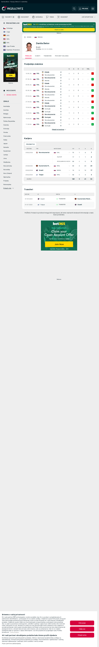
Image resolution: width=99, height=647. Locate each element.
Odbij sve (82, 629)
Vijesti (37, 56)
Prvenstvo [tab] (30, 144)
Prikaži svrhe (82, 635)
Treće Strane (14, 632)
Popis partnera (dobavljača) (11, 643)
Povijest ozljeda (61, 56)
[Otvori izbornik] (92, 8)
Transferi (48, 56)
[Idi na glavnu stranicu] (18, 9)
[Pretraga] (74, 8)
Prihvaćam (82, 623)
